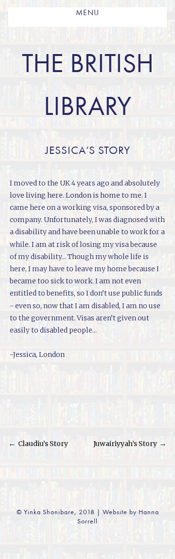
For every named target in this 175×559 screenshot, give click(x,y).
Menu (87, 13)
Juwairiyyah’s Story (125, 443)
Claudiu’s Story (43, 443)
